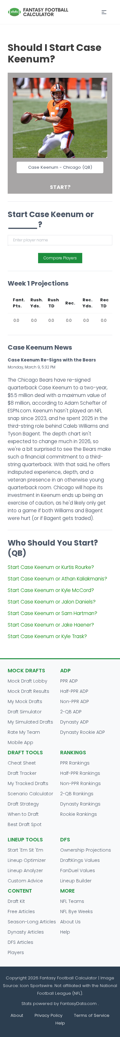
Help (65, 932)
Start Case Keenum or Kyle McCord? (51, 590)
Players (16, 952)
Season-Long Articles (32, 922)
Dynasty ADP (74, 722)
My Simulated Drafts (30, 722)
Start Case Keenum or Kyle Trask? (47, 636)
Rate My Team (24, 732)
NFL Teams (72, 901)
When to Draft (23, 814)
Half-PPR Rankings (80, 773)
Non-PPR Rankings (80, 783)
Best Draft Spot (25, 824)
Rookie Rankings (78, 814)
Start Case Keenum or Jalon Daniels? (52, 601)
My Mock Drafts (25, 701)
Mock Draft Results (28, 691)
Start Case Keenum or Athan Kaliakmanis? (57, 578)
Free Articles (21, 911)
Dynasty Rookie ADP (82, 732)
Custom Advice (25, 881)
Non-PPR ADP (74, 701)
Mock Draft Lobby (27, 681)
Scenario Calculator (30, 793)
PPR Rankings (75, 763)
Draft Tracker (22, 773)
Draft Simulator (25, 712)
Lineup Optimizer (27, 860)
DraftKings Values (80, 860)
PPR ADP (69, 681)
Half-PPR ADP (74, 691)
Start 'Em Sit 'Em (25, 850)
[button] (104, 12)
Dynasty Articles (26, 932)
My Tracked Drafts (28, 783)
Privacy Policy (48, 1015)
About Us (70, 922)
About (17, 1015)
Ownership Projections (85, 850)
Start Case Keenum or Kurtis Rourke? (51, 567)
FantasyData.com (79, 1004)
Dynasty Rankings (80, 804)
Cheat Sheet (22, 763)
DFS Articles (20, 942)
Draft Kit (16, 901)
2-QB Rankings (76, 793)
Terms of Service (91, 1015)
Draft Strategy (23, 804)
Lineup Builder (76, 881)
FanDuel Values (77, 870)
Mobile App (20, 742)
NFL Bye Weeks (76, 911)
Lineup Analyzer (25, 870)
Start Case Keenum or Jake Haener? (51, 624)
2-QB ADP (71, 712)
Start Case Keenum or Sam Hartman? (52, 613)
